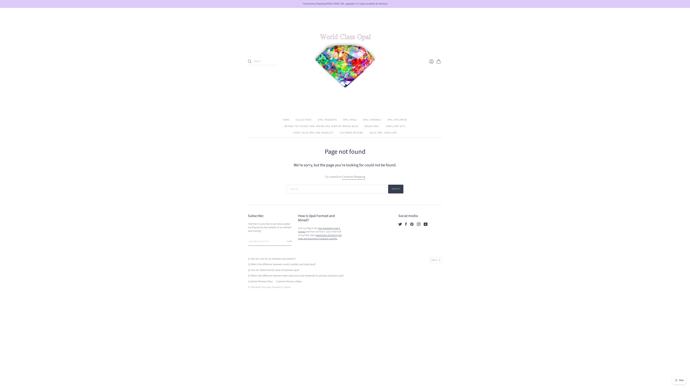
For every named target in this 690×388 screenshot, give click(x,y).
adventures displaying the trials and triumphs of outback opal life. (320, 237)
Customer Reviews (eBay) (289, 281)
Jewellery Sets (395, 126)
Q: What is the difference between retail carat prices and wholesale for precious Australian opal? (296, 276)
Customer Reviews (351, 132)
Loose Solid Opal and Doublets (313, 132)
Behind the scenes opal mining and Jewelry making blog (321, 126)
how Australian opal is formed (319, 230)
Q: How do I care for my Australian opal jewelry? (272, 259)
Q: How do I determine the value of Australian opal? (273, 270)
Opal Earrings (372, 119)
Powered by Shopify (281, 287)
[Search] (250, 61)
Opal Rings (350, 119)
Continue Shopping (353, 177)
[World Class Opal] (345, 61)
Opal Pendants (327, 119)
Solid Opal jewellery (383, 132)
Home (286, 119)
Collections (304, 119)
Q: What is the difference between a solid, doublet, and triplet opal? (282, 264)
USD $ (434, 260)
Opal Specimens (397, 119)
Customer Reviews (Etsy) (260, 281)
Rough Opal (372, 126)
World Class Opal (263, 287)
